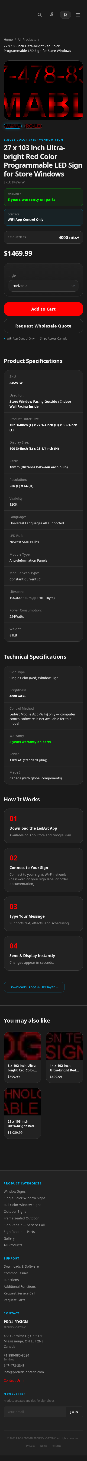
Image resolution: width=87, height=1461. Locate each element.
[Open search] (40, 15)
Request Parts (14, 1300)
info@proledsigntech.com (24, 1372)
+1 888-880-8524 (16, 1355)
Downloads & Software (21, 1266)
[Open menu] (78, 15)
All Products (27, 39)
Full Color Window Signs (22, 1205)
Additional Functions (20, 1286)
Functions (11, 1280)
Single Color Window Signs (24, 1198)
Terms (43, 1445)
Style (12, 276)
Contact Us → (14, 1380)
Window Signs (15, 1191)
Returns (56, 1445)
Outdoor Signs (15, 1211)
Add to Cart (43, 309)
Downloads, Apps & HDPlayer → (34, 987)
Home (8, 39)
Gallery (9, 1238)
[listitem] (13, 126)
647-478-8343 (14, 1365)
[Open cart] (65, 15)
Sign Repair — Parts (19, 1231)
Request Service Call (19, 1293)
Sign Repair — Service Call (24, 1225)
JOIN (74, 1412)
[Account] (53, 15)
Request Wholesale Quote (43, 326)
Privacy (30, 1445)
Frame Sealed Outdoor (21, 1218)
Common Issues (16, 1273)
